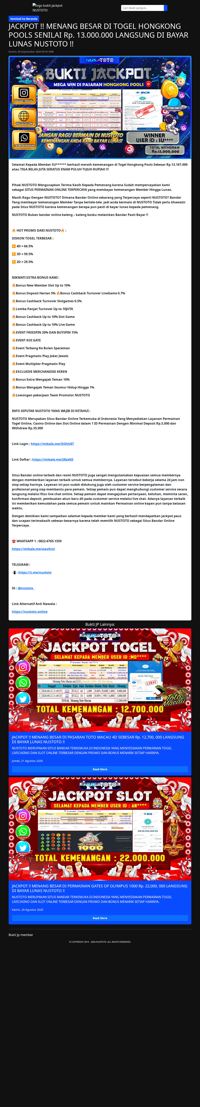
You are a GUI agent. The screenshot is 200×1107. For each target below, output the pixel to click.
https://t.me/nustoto (35, 572)
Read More (100, 769)
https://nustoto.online (29, 611)
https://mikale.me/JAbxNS (52, 459)
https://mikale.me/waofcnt (33, 549)
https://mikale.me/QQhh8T (52, 444)
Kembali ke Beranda (23, 19)
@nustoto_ (26, 588)
